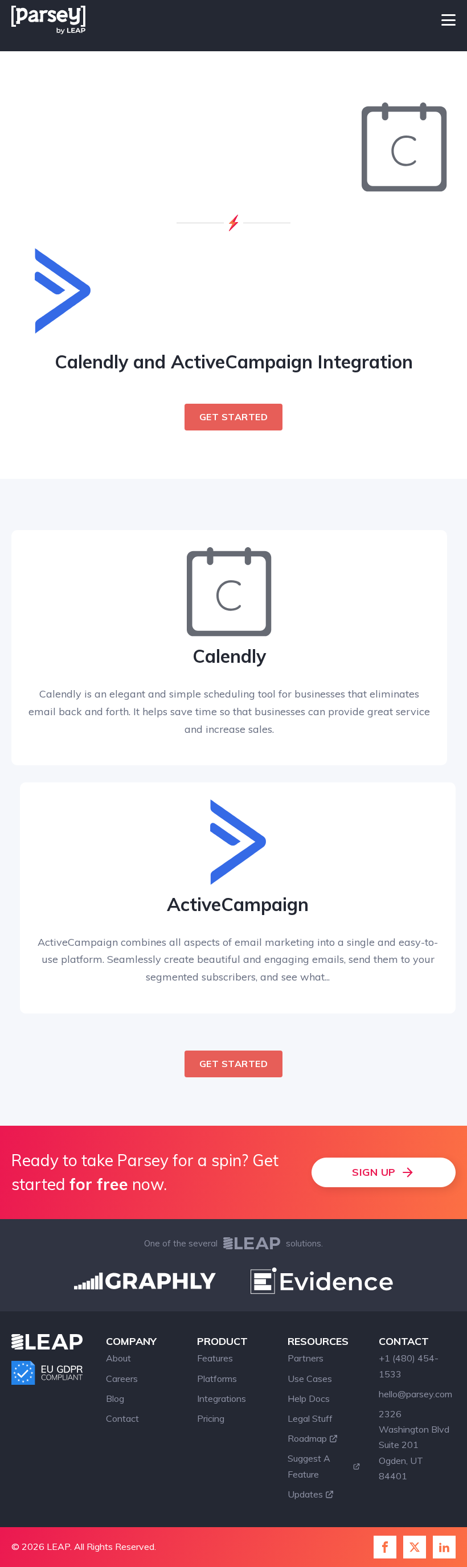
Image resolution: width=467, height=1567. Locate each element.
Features (215, 1358)
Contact (122, 1418)
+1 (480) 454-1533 (409, 1365)
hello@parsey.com (415, 1394)
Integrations (221, 1398)
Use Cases (310, 1378)
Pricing (210, 1418)
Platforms (217, 1378)
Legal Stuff (310, 1418)
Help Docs (309, 1398)
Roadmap (307, 1438)
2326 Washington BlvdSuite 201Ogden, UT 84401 (414, 1445)
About (118, 1358)
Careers (122, 1378)
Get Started (233, 416)
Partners (305, 1358)
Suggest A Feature (309, 1466)
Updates (305, 1494)
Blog (115, 1398)
